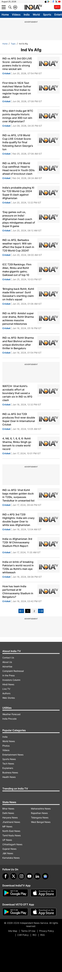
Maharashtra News (41, 808)
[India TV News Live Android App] (15, 893)
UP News (7, 840)
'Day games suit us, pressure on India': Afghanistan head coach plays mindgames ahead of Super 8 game (18, 219)
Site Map (12, 931)
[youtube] (29, 876)
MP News (7, 826)
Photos (6, 745)
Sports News (9, 759)
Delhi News (8, 813)
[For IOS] (43, 912)
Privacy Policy (46, 931)
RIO (34, 935)
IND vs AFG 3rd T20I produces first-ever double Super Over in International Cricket (18, 419)
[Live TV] (57, 7)
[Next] (41, 611)
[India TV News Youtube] (59, 1)
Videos (16, 14)
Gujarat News (9, 848)
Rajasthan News (39, 813)
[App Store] (43, 893)
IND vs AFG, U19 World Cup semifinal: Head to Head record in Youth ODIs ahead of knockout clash (18, 168)
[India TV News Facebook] (53, 1)
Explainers (7, 768)
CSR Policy (23, 935)
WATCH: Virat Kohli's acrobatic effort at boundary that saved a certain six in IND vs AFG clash (17, 393)
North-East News (11, 831)
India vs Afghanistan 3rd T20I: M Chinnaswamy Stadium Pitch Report (17, 542)
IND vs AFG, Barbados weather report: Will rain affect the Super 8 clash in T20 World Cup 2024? (18, 245)
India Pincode (9, 718)
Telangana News (39, 817)
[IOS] (46, 1)
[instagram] (21, 876)
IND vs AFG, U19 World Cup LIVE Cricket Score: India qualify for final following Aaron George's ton (17, 142)
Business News (10, 772)
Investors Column (11, 680)
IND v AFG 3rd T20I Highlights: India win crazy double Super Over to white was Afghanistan (18, 520)
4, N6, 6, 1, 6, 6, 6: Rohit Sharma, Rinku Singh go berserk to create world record (16, 444)
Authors (6, 693)
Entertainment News (12, 754)
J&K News (7, 853)
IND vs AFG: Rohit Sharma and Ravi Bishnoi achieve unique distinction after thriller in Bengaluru (18, 343)
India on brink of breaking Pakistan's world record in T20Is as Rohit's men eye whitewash (18, 567)
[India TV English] (33, 7)
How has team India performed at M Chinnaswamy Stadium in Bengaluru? (17, 591)
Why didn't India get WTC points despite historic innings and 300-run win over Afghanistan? (17, 116)
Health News (9, 777)
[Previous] (21, 611)
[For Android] (15, 912)
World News (8, 741)
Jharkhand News (11, 822)
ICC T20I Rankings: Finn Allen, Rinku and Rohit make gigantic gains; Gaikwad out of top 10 (16, 270)
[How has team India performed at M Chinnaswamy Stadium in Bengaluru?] (48, 591)
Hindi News (8, 684)
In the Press (8, 675)
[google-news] (45, 876)
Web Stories (8, 697)
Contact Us (8, 657)
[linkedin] (37, 876)
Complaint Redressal (13, 671)
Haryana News (10, 817)
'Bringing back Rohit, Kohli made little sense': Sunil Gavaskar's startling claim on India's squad (18, 294)
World (36, 14)
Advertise (7, 666)
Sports (47, 14)
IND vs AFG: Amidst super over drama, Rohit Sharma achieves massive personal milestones (18, 318)
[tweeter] (13, 876)
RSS (42, 935)
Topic (13, 43)
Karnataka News (11, 857)
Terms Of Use (28, 931)
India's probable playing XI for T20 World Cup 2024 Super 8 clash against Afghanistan (18, 193)
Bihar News (8, 808)
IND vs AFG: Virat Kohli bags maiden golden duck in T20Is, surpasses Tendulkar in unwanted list (18, 495)
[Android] (49, 1)
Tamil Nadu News (11, 835)
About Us (7, 662)
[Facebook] (5, 876)
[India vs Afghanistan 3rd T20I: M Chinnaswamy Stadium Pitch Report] (48, 543)
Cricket (6, 73)
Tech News (8, 763)
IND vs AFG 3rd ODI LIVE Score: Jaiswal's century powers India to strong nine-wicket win (17, 64)
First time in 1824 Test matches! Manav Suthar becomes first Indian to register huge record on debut (16, 90)
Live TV (6, 688)
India (27, 14)
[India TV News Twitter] (56, 1)
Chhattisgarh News (12, 844)
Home (5, 14)
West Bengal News (40, 822)
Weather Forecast (11, 714)
